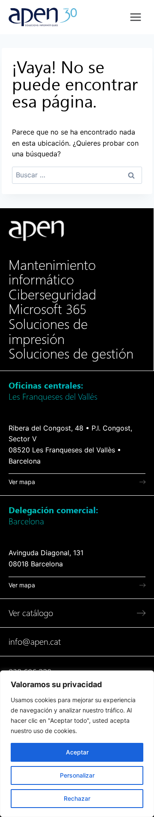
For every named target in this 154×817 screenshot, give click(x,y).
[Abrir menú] (135, 17)
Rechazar (77, 798)
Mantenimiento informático (52, 272)
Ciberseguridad (52, 295)
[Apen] (36, 230)
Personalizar (77, 775)
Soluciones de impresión (48, 331)
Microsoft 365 (47, 309)
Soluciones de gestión (71, 354)
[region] (77, 743)
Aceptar (77, 752)
